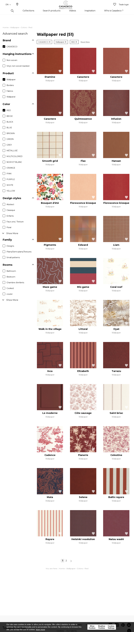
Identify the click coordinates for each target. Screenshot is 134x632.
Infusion (116, 118)
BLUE (9, 127)
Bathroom (11, 271)
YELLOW (11, 191)
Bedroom (11, 277)
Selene (83, 497)
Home (6, 27)
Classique (11, 210)
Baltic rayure (116, 497)
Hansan (116, 161)
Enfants (10, 216)
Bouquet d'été (50, 203)
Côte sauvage (83, 413)
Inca (49, 371)
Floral (9, 227)
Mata (50, 497)
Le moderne (50, 413)
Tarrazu (116, 371)
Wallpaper (14, 27)
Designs (10, 246)
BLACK (10, 122)
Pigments (50, 244)
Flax (83, 161)
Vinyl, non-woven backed (18, 66)
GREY (9, 145)
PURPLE (11, 179)
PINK (9, 173)
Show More (12, 233)
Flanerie (83, 455)
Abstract (10, 204)
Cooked (10, 288)
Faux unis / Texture (15, 222)
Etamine (50, 77)
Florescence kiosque (83, 203)
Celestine (116, 455)
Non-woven (12, 60)
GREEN (10, 139)
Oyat (116, 329)
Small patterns (13, 257)
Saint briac (116, 413)
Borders (10, 85)
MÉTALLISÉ (12, 150)
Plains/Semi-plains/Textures (19, 252)
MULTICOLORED (15, 156)
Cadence (49, 455)
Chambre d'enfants (15, 282)
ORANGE (11, 168)
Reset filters (85, 42)
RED (9, 110)
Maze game (50, 287)
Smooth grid (50, 161)
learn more (40, 629)
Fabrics (10, 91)
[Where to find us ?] (17, 4)
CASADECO (12, 46)
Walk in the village (50, 329)
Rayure (50, 539)
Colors (24, 27)
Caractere (83, 77)
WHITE (10, 185)
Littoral (83, 329)
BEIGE (10, 116)
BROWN (11, 133)
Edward (83, 244)
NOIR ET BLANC (14, 162)
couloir (10, 294)
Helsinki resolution (83, 539)
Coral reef (116, 287)
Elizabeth (83, 371)
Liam (116, 244)
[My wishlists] (114, 4)
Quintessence (83, 118)
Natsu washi (116, 539)
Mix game (83, 287)
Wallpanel (11, 97)
